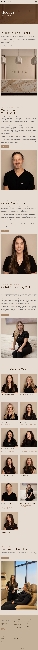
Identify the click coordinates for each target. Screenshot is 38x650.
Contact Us (28, 629)
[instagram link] (4, 629)
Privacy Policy (16, 636)
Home (2, 15)
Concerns (2, 638)
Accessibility (16, 638)
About (28, 621)
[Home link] (6, 2)
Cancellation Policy (17, 640)
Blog (1, 641)
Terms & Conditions (17, 635)
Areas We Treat (3, 640)
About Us (8, 15)
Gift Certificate (29, 628)
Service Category (3, 636)
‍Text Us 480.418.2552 (17, 627)
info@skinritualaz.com (17, 624)
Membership (29, 625)
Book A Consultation (5, 146)
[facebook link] (2, 629)
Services (2, 635)
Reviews (28, 626)
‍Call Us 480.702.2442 (17, 626)
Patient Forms (29, 623)
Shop (1, 643)
